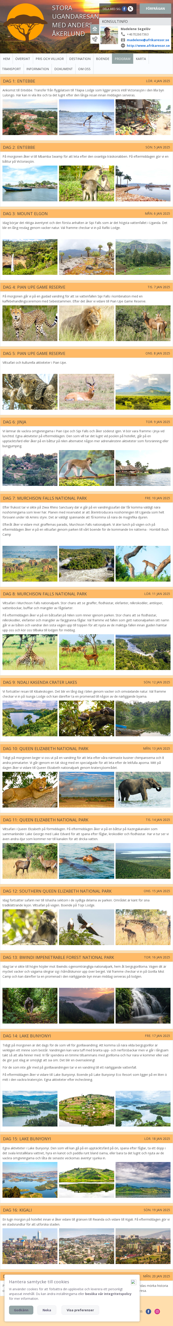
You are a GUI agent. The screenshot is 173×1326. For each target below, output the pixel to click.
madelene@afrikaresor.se (148, 40)
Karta (141, 59)
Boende (102, 59)
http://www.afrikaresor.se (148, 45)
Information (37, 69)
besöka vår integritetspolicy (108, 1294)
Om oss (84, 69)
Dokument (63, 69)
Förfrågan (155, 8)
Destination (80, 59)
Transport (11, 69)
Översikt (22, 59)
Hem (6, 59)
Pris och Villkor (50, 59)
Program (122, 59)
